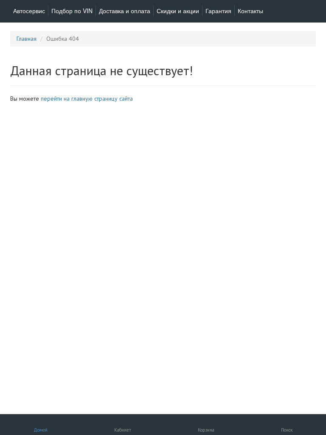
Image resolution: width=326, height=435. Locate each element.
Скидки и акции (178, 10)
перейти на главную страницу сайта (87, 98)
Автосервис (29, 10)
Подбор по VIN (72, 10)
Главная (27, 38)
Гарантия (218, 10)
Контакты (250, 10)
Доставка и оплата (124, 10)
